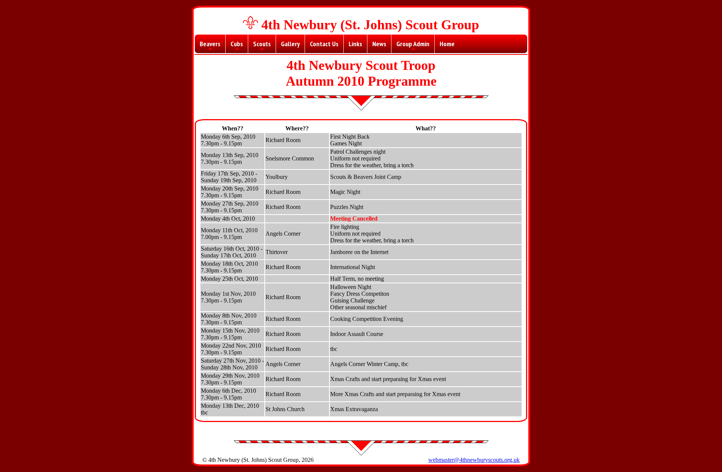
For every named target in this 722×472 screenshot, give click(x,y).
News (379, 43)
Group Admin (412, 46)
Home (447, 43)
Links (355, 43)
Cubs (237, 46)
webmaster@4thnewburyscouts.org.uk (474, 460)
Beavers (210, 46)
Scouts (262, 46)
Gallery (290, 43)
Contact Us (324, 43)
